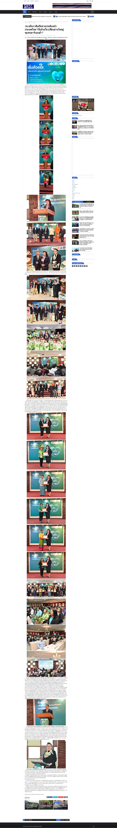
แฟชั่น (73, 194)
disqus (62, 819)
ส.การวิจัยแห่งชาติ (41, 21)
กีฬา (73, 191)
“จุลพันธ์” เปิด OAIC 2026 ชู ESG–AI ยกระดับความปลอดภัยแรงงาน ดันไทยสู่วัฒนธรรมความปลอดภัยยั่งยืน (86, 224)
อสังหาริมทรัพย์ (75, 184)
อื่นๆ (73, 197)
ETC (73, 256)
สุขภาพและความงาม (76, 193)
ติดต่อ (73, 198)
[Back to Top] (93, 826)
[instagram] (92, 1)
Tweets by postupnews (77, 115)
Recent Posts (77, 201)
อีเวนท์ (40, 12)
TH (48, 21)
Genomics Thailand (46, 16)
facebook (67, 819)
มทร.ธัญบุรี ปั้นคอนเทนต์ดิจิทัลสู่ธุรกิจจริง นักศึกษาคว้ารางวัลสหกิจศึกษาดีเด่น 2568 (85, 121)
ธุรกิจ (28, 12)
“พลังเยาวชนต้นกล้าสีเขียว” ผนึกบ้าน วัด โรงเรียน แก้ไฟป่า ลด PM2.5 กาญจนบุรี (46, 806)
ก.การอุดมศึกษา (30, 21)
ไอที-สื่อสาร (34, 12)
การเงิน (73, 190)
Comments (88, 201)
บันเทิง (50, 12)
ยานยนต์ (73, 185)
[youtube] (87, 1)
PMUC (26, 802)
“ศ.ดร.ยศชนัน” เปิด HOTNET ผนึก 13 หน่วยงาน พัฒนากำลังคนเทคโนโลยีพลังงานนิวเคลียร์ (85, 249)
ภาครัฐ (55, 12)
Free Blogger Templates (37, 826)
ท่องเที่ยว (45, 12)
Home (26, 21)
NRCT (47, 21)
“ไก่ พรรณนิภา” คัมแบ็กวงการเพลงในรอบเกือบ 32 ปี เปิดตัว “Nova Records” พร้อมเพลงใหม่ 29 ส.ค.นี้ (86, 236)
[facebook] (89, 1)
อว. (44, 21)
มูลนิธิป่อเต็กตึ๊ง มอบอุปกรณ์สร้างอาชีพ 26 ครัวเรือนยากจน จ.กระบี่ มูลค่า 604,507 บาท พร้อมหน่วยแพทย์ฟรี (86, 230)
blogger (58, 819)
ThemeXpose (29, 826)
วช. (36, 21)
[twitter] (90, 1)
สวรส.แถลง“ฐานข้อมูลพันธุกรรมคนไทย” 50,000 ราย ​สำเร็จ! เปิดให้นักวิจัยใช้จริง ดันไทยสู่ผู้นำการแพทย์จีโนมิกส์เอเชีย (71, 16)
